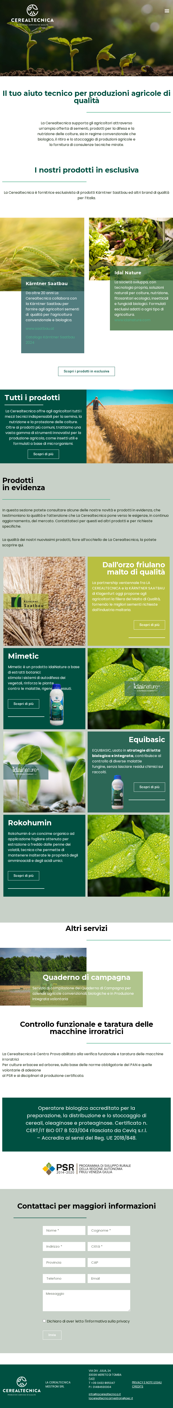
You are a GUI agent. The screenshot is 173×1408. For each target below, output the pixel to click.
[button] (167, 10)
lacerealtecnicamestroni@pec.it (111, 1398)
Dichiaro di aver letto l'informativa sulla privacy (88, 1321)
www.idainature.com (132, 320)
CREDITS (137, 1386)
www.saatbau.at (40, 328)
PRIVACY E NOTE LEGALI (147, 1382)
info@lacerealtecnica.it (105, 1394)
